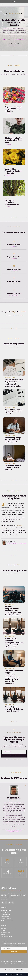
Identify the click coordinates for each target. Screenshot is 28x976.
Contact (3, 934)
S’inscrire (14, 755)
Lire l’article (14, 43)
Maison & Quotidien (6, 918)
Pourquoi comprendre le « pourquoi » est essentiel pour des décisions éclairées (13, 611)
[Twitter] (6, 902)
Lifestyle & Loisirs (5, 916)
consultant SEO (11, 969)
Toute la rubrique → (14, 347)
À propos (3, 928)
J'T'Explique (8, 888)
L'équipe (3, 930)
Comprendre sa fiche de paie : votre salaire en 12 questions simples (14, 383)
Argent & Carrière (5, 912)
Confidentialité (17, 963)
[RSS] (12, 902)
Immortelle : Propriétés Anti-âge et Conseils (13, 171)
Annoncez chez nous (6, 936)
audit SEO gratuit (19, 969)
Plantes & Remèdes (6, 910)
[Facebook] (2, 902)
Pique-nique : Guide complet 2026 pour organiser (13, 109)
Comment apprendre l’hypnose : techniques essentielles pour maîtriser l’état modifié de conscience (14, 677)
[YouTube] (9, 902)
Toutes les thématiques (7, 920)
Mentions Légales (10, 974)
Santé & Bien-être (5, 914)
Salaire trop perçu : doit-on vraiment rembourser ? (13, 440)
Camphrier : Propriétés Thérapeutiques (12, 202)
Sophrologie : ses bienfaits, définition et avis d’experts (14, 709)
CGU (21, 974)
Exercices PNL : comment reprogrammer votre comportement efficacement (14, 643)
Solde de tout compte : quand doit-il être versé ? (14, 412)
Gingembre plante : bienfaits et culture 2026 (13, 140)
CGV (17, 974)
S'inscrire (14, 951)
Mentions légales (9, 963)
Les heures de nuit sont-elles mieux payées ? (13, 468)
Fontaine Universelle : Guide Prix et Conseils (14, 22)
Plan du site (24, 963)
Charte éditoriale (5, 932)
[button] (26, 4)
